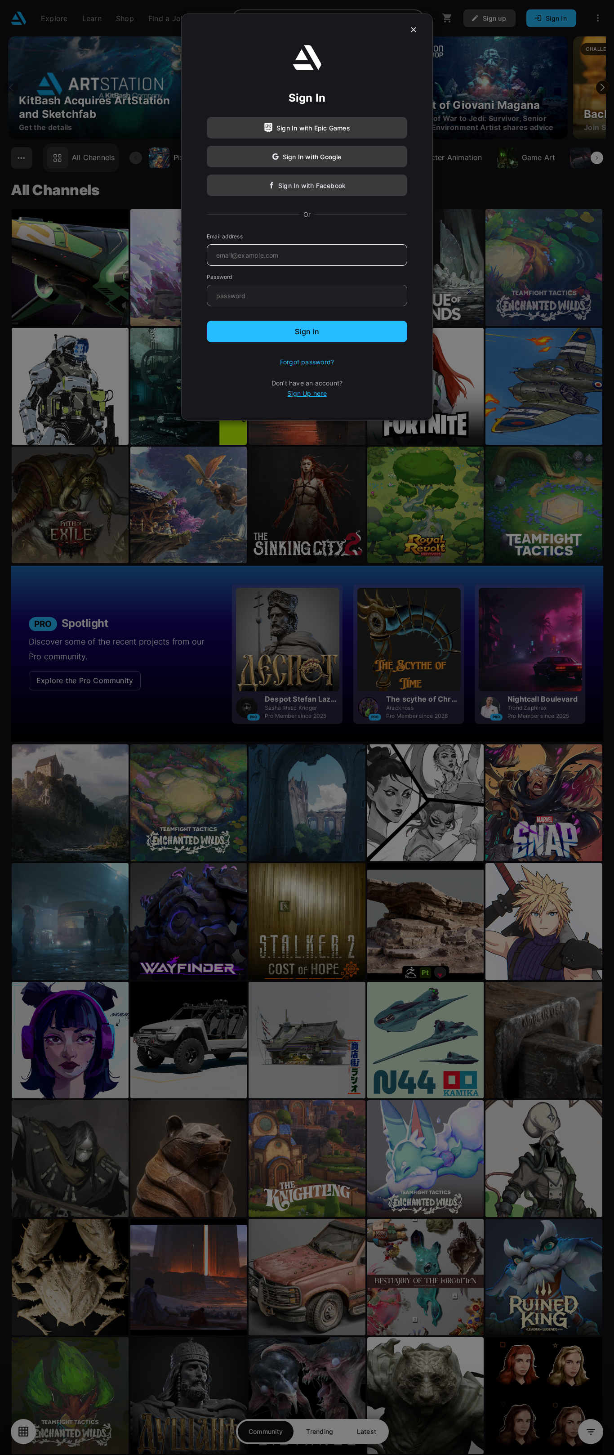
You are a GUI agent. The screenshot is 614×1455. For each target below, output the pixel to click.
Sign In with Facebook (312, 185)
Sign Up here (307, 393)
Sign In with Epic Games (313, 128)
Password (219, 276)
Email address (225, 236)
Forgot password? (307, 362)
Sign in (307, 331)
